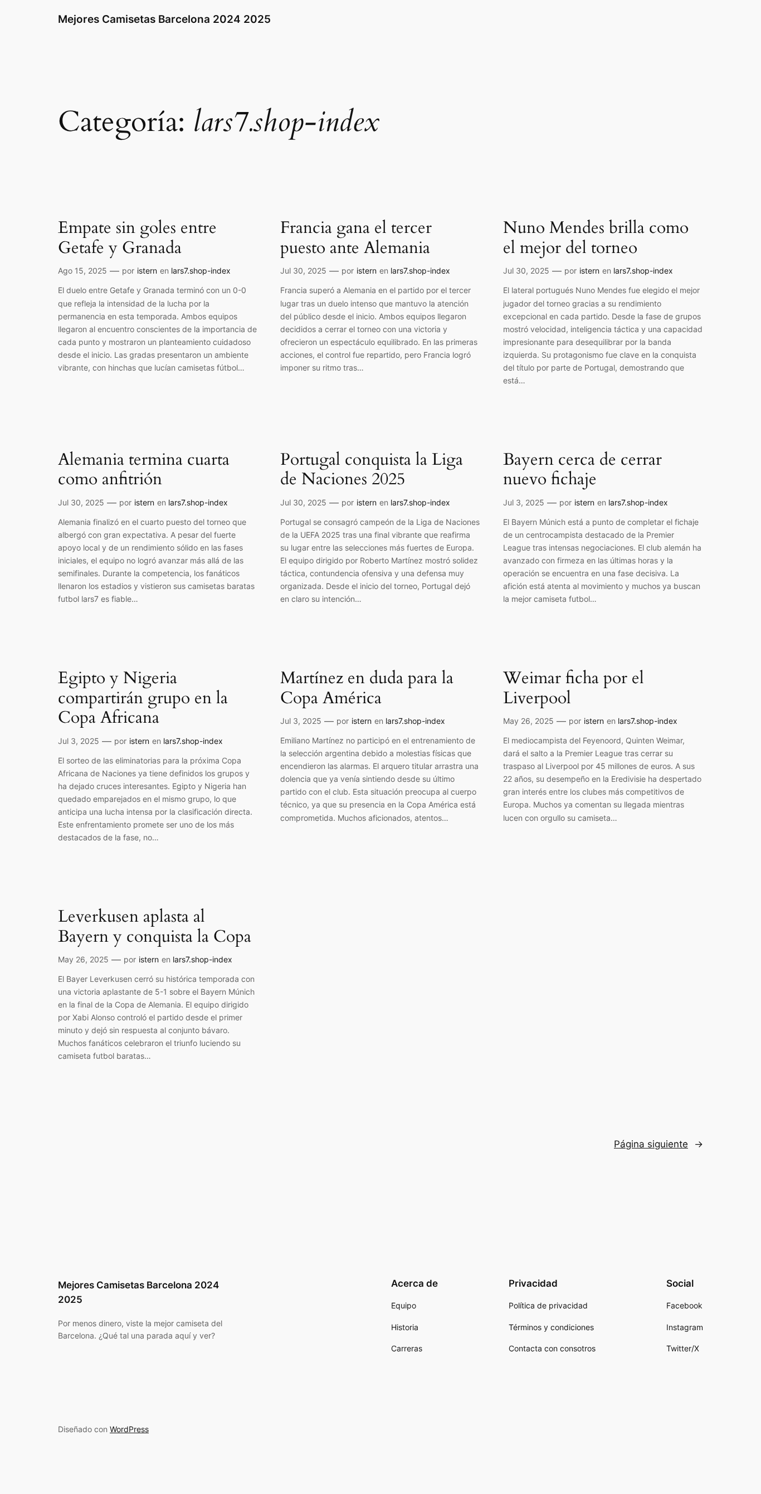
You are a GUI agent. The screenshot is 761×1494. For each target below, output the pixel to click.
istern (147, 270)
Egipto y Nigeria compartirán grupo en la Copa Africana (143, 698)
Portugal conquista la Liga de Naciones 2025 (371, 470)
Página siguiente (658, 1144)
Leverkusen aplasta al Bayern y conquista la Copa (154, 927)
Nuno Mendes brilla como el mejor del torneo (596, 238)
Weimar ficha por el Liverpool (573, 688)
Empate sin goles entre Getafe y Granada (137, 238)
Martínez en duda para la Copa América (366, 688)
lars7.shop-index (201, 270)
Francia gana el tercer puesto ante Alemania (356, 238)
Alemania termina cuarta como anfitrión (144, 470)
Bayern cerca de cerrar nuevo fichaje (582, 470)
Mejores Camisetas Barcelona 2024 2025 (164, 19)
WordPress (129, 1429)
